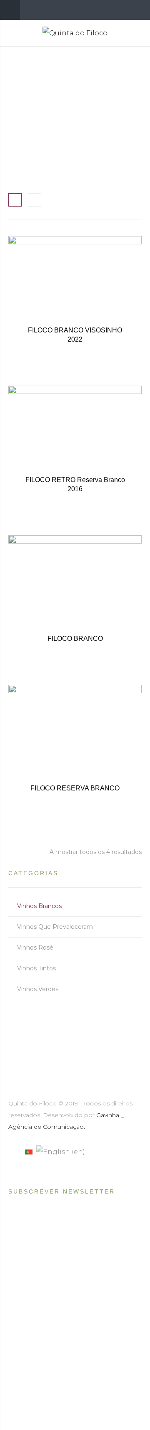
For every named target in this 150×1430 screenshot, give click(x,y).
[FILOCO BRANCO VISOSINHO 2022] (75, 302)
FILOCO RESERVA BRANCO (75, 788)
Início (24, 109)
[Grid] (15, 200)
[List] (34, 200)
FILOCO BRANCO (75, 638)
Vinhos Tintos (36, 968)
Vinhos (58, 109)
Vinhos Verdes (37, 989)
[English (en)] (60, 1151)
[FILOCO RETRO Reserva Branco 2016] (75, 452)
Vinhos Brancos (39, 906)
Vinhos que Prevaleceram (55, 926)
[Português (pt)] (28, 1151)
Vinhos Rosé (35, 947)
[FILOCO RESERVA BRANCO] (75, 751)
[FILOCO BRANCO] (75, 601)
